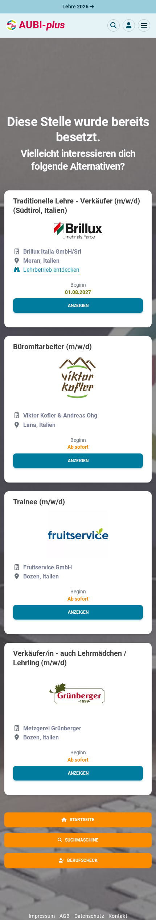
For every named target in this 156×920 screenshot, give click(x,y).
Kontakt (117, 916)
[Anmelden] (129, 25)
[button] (144, 25)
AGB (64, 916)
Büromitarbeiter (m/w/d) (52, 346)
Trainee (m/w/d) (39, 501)
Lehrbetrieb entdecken (51, 270)
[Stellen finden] (113, 25)
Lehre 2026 (76, 6)
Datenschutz (89, 916)
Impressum (42, 916)
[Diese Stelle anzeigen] (78, 230)
